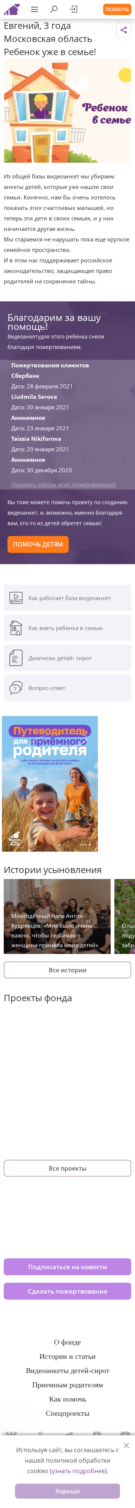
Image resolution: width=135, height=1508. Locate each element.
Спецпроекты (67, 1413)
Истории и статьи (67, 1356)
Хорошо (68, 1491)
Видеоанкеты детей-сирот (68, 1370)
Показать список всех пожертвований (63, 484)
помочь (117, 9)
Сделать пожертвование (68, 1291)
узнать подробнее (78, 1471)
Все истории (68, 970)
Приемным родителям (67, 1385)
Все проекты (68, 1168)
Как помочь (67, 1399)
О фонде (67, 1342)
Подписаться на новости (67, 1266)
